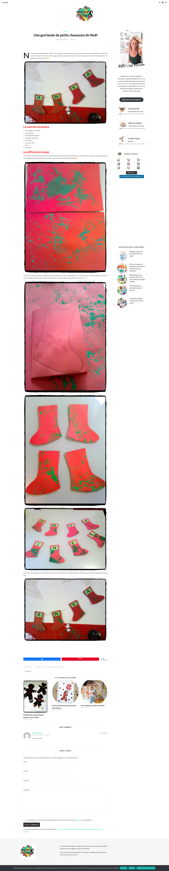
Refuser (131, 868)
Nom (25, 762)
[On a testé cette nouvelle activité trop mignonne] (138, 164)
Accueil (5, 2)
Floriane (28, 671)
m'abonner (77, 820)
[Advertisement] (59, 47)
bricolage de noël (39, 667)
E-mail (25, 771)
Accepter (123, 868)
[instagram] (166, 2)
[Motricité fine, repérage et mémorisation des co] (119, 164)
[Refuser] (167, 868)
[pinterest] (163, 2)
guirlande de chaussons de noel (55, 667)
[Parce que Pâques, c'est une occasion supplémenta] (119, 160)
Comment (26, 790)
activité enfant (28, 667)
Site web (26, 780)
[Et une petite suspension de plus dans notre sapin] (138, 168)
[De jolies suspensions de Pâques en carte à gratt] (128, 160)
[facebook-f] (160, 2)
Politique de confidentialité (145, 868)
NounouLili (36, 733)
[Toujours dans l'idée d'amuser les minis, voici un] (128, 164)
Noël (65, 31)
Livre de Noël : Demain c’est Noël (92, 705)
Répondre (103, 733)
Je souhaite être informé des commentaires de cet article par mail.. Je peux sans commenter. (59, 820)
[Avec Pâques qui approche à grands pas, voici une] (138, 160)
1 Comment (72, 39)
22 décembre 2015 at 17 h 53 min (40, 735)
